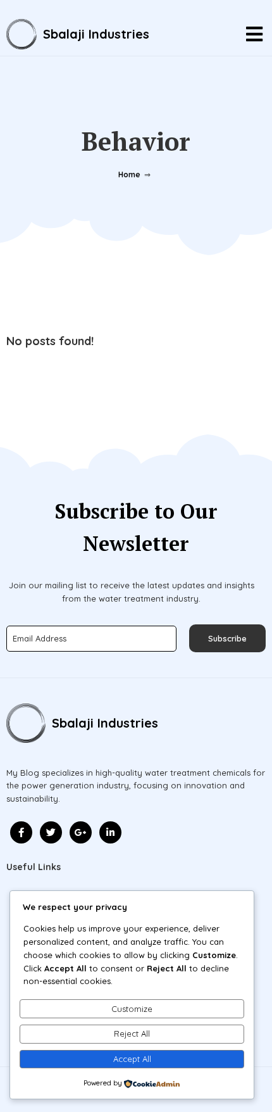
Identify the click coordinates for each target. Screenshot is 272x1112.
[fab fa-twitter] (51, 832)
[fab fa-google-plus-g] (81, 832)
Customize (131, 1009)
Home (129, 174)
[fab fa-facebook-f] (21, 832)
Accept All (132, 1059)
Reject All (132, 1033)
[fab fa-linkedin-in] (110, 832)
